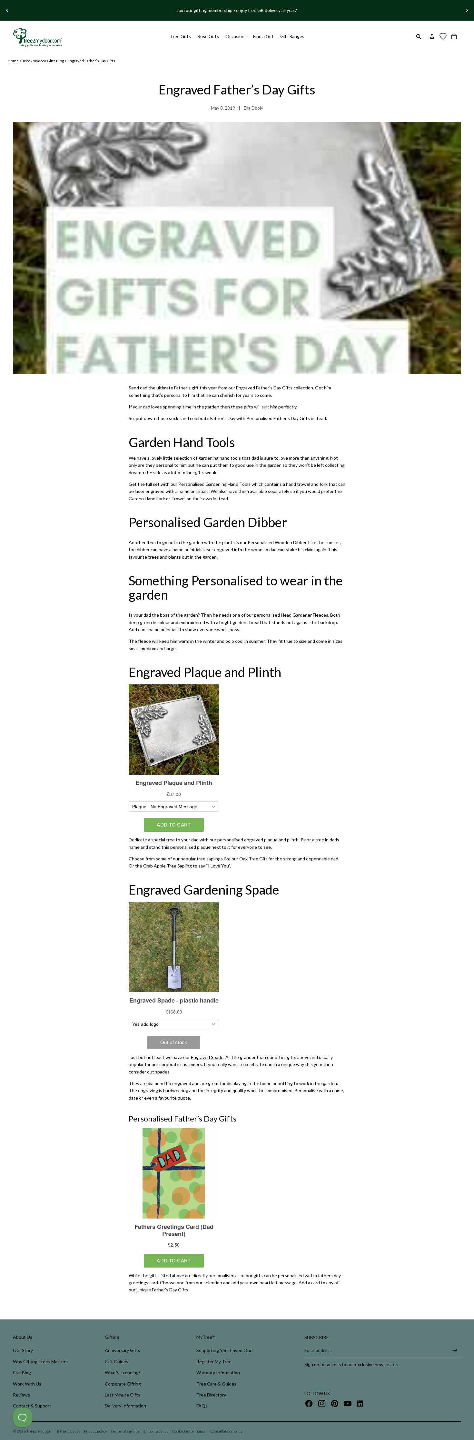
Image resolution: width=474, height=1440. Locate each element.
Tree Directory (211, 1394)
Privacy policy (95, 1431)
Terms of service (125, 1431)
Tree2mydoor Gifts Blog (43, 60)
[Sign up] (455, 1351)
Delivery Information (125, 1405)
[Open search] (418, 36)
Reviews (21, 1394)
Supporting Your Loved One (224, 1350)
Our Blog (22, 1372)
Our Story (23, 1350)
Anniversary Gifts (122, 1350)
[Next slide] (467, 10)
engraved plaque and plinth (271, 839)
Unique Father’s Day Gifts (162, 1289)
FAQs (202, 1405)
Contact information (189, 1431)
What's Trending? (123, 1372)
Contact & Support (32, 1405)
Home (13, 60)
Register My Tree (214, 1361)
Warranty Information (218, 1372)
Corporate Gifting (123, 1383)
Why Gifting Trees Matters (40, 1361)
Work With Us (27, 1383)
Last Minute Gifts (122, 1394)
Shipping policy (155, 1431)
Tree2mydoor (38, 1431)
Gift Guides (116, 1361)
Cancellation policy (226, 1431)
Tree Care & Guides (216, 1383)
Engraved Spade (207, 1057)
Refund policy (68, 1431)
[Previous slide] (7, 10)
